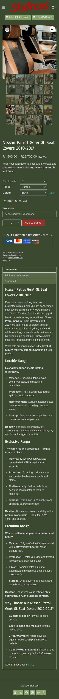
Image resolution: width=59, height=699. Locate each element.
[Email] (20, 692)
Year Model (9, 208)
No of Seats (10, 181)
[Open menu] (3, 7)
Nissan (10, 258)
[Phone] (15, 692)
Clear (52, 193)
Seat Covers (16, 255)
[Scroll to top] (51, 691)
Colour (7, 192)
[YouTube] (38, 692)
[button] (52, 29)
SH (10, 260)
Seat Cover (18, 258)
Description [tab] (11, 269)
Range (7, 187)
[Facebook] (26, 692)
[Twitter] (43, 692)
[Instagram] (32, 692)
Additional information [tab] (17, 275)
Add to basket (33, 222)
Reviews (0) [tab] (11, 281)
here (30, 664)
